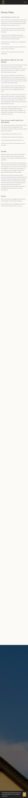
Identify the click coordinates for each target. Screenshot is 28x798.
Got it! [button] (24, 794)
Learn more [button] (4, 796)
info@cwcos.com (18, 206)
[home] (3, 2)
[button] (25, 2)
